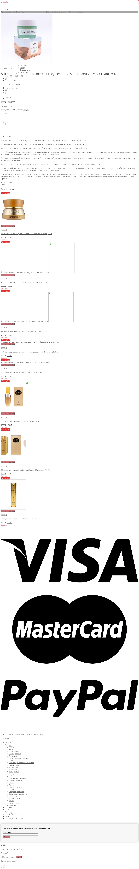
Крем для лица (14, 767)
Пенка (11, 783)
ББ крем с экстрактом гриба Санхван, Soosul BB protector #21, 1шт (26, 470)
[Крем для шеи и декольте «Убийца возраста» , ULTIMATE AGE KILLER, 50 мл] (10, 87)
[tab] (71, 136)
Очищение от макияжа (17, 778)
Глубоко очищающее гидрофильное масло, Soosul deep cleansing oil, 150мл (29, 352)
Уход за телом (14, 803)
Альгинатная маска (16, 751)
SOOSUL (12, 747)
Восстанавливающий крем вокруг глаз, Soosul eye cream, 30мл (24, 372)
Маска (11, 774)
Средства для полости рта (18, 794)
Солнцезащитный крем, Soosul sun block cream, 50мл (20, 519)
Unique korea (5, 2)
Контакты (8, 812)
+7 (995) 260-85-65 (16, 88)
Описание (8, 136)
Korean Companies (12, 814)
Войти (19, 857)
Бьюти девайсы (15, 754)
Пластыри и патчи (15, 787)
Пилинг (11, 785)
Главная (4, 68)
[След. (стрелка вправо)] (3, 867)
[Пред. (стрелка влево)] (1, 867)
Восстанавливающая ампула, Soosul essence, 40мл (20, 421)
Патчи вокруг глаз (15, 780)
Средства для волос (16, 792)
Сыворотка (13, 796)
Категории (9, 745)
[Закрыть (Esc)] (1, 865)
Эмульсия (12, 805)
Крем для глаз (14, 765)
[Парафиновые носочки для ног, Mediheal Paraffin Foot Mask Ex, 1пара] (10, 98)
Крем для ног (14, 769)
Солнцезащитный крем (17, 789)
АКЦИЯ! (11, 68)
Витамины (13, 756)
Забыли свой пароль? (9, 861)
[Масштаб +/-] (3, 865)
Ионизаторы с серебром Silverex (21, 763)
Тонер (11, 801)
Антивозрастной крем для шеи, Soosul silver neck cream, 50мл (24, 331)
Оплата (7, 810)
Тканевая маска (15, 798)
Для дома (12, 760)
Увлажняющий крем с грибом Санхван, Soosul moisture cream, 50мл (26, 234)
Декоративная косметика (18, 758)
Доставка (8, 807)
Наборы (12, 776)
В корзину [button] (4, 240)
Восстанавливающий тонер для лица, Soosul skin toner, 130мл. (24, 282)
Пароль (4, 853)
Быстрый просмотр (8, 226)
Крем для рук (14, 772)
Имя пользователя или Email (12, 849)
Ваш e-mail (7, 832)
